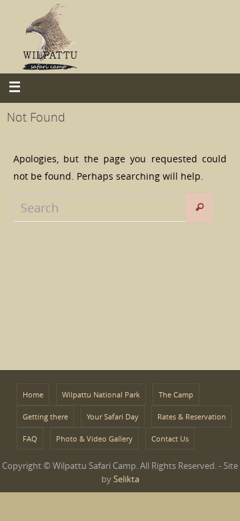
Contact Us (170, 438)
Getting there (45, 416)
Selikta (126, 479)
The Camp (176, 394)
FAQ (30, 438)
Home (33, 394)
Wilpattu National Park (101, 394)
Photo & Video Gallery (94, 438)
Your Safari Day (113, 416)
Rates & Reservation (191, 416)
